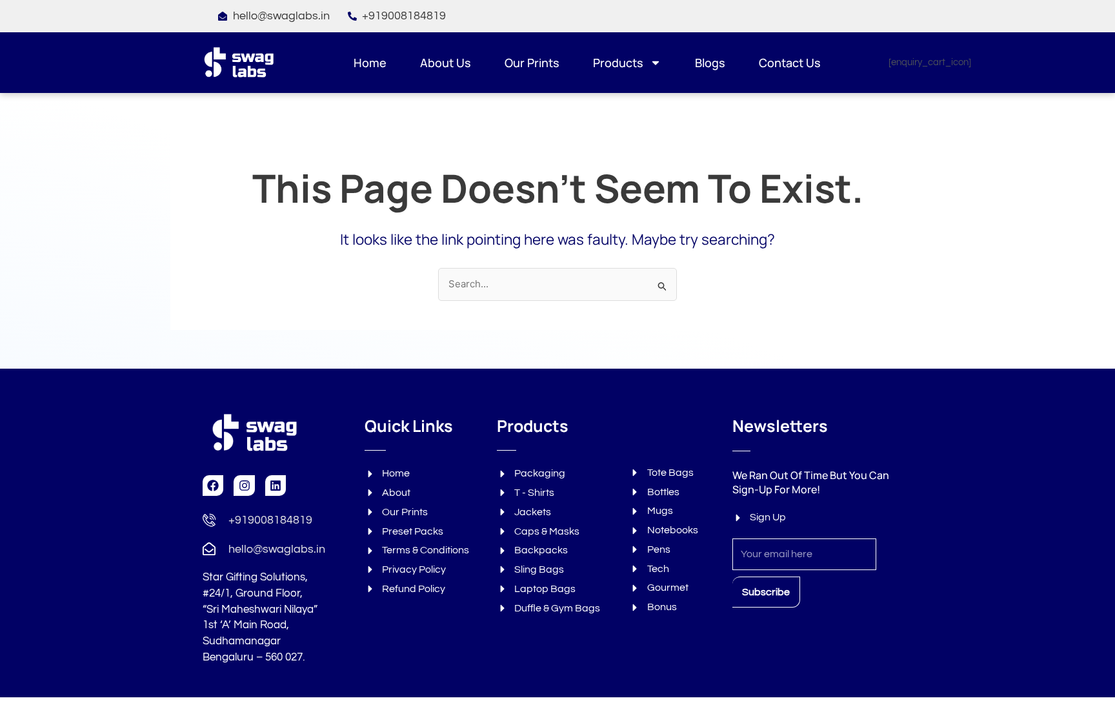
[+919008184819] (209, 519)
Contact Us (790, 62)
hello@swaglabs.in (276, 549)
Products (618, 62)
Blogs (710, 62)
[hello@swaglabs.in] (209, 548)
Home (370, 62)
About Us (445, 62)
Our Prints (532, 62)
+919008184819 (270, 520)
